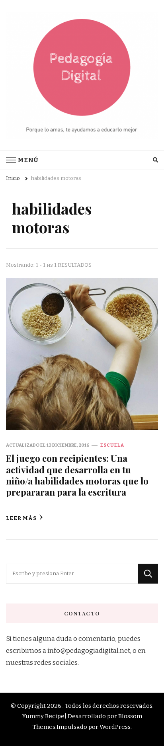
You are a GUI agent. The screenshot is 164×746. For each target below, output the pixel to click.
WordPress (115, 726)
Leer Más (21, 518)
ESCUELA (112, 445)
